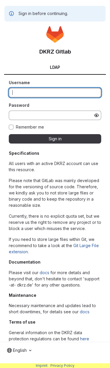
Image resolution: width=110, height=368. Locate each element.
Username (19, 82)
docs (44, 272)
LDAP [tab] (55, 67)
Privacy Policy (62, 365)
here (84, 338)
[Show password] (96, 115)
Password (19, 105)
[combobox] (19, 350)
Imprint (42, 365)
